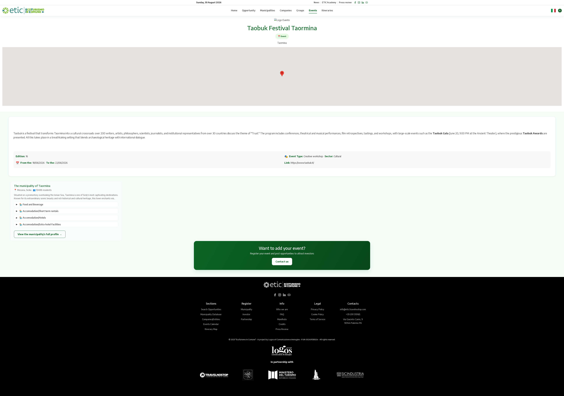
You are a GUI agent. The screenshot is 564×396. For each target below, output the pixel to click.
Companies (286, 10)
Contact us (282, 261)
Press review (345, 2)
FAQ (282, 314)
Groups (300, 10)
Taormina (282, 42)
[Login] (560, 10)
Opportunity (248, 10)
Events (313, 10)
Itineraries (327, 10)
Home (234, 10)
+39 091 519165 (353, 314)
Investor (246, 314)
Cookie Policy (317, 314)
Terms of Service (317, 319)
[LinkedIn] (363, 2)
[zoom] (282, 20)
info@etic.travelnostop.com (353, 309)
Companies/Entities (211, 319)
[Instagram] (359, 2)
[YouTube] (366, 2)
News (316, 2)
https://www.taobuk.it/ (302, 162)
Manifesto (282, 319)
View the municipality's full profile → (40, 234)
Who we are (282, 309)
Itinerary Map (211, 329)
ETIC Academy (329, 2)
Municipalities (267, 10)
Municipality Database (210, 314)
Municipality (246, 309)
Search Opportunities (211, 309)
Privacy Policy (317, 309)
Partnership (246, 319)
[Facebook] (355, 2)
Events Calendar (211, 324)
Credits (282, 324)
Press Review (282, 329)
